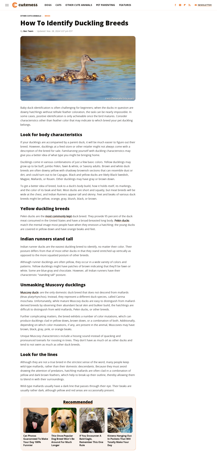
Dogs (48, 5)
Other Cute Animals (78, 5)
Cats (58, 5)
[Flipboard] (185, 5)
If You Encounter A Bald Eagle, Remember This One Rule (91, 440)
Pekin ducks (122, 220)
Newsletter (205, 5)
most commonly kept (58, 216)
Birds (47, 16)
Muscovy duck (29, 292)
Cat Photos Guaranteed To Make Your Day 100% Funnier (35, 440)
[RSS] (189, 5)
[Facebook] (175, 5)
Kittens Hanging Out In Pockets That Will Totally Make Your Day (119, 440)
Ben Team (28, 31)
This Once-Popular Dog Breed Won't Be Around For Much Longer (62, 440)
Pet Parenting (105, 5)
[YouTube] (180, 5)
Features (125, 5)
